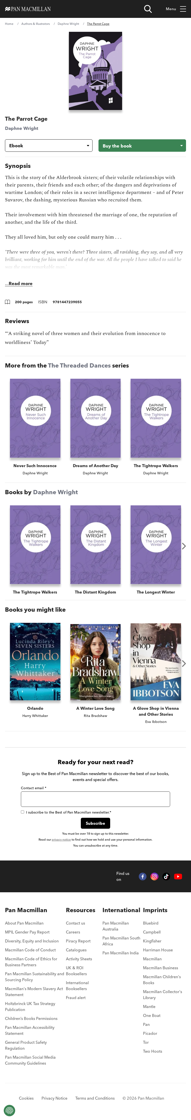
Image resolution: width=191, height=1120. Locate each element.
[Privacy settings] (9, 1110)
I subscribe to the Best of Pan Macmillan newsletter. (68, 812)
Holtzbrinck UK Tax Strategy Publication (30, 1006)
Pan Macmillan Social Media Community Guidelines (30, 1060)
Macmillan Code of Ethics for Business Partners (31, 961)
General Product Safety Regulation (26, 1045)
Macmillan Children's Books (162, 979)
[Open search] (148, 9)
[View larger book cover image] (95, 71)
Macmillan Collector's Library (162, 994)
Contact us (75, 923)
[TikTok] (166, 877)
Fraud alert (76, 997)
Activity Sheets (79, 958)
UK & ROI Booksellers (76, 970)
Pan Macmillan (26, 910)
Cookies (26, 1098)
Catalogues (76, 949)
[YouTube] (178, 876)
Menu (171, 8)
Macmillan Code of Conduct (30, 949)
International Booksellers (77, 985)
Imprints (155, 910)
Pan (146, 1024)
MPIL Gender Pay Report (27, 932)
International (121, 910)
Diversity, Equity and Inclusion (32, 940)
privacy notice (61, 839)
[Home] (28, 9)
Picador (150, 1033)
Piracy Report (78, 940)
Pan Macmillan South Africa (121, 940)
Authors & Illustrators (35, 24)
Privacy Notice (54, 1098)
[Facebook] (143, 877)
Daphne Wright (68, 24)
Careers (73, 932)
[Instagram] (154, 877)
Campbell (152, 932)
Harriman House (158, 949)
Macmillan (152, 958)
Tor (146, 1042)
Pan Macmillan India (120, 952)
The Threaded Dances (79, 365)
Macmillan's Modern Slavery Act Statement (34, 991)
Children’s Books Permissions (31, 1018)
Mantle (149, 1006)
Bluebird (150, 923)
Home (9, 24)
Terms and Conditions (95, 1098)
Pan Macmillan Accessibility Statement (29, 1030)
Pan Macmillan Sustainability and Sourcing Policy (34, 976)
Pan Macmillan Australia (115, 926)
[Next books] (184, 546)
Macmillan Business (160, 967)
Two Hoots (152, 1051)
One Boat (151, 1015)
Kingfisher (152, 940)
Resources (80, 910)
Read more (21, 283)
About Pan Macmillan (24, 923)
